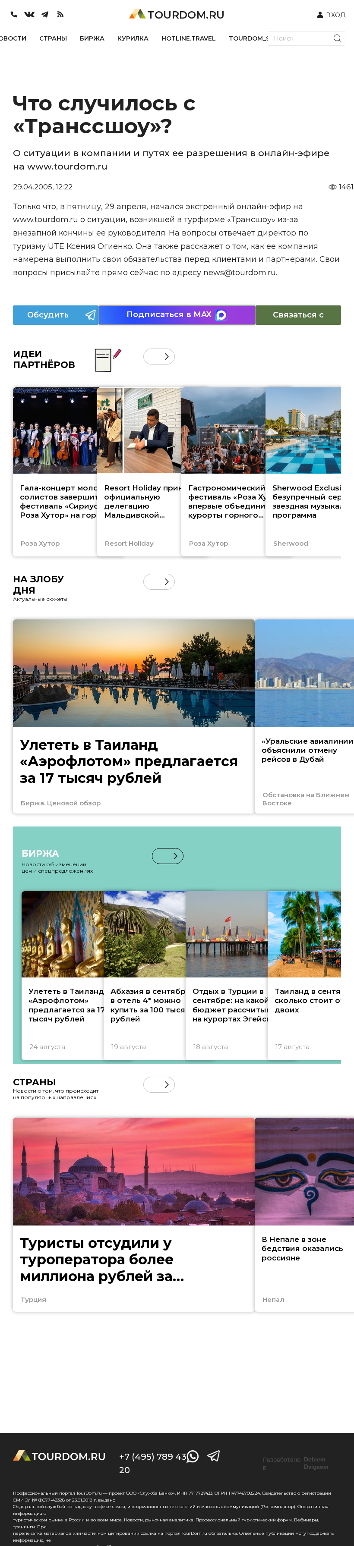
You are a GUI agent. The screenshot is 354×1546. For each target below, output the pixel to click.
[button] (151, 356)
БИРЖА (92, 38)
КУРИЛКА (133, 38)
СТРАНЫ (53, 38)
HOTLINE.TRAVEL (188, 38)
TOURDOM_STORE (258, 38)
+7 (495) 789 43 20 (152, 1463)
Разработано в (296, 1463)
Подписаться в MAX (169, 314)
